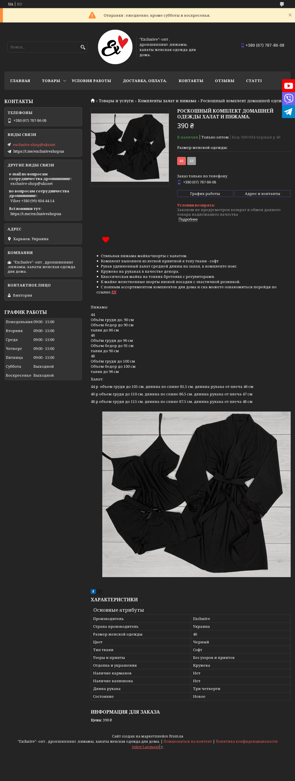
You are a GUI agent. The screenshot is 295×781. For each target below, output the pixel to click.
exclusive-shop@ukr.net (34, 144)
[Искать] (83, 47)
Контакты (191, 80)
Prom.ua (176, 736)
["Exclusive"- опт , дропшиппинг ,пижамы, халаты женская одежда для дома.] (115, 47)
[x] (99, 592)
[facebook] (93, 592)
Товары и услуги (116, 100)
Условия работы (91, 80)
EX (113, 292)
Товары (51, 80)
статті (254, 80)
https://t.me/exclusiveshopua (38, 151)
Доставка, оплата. (145, 80)
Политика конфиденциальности (247, 741)
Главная (20, 80)
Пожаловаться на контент (188, 741)
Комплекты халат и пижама (167, 100)
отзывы (225, 80)
